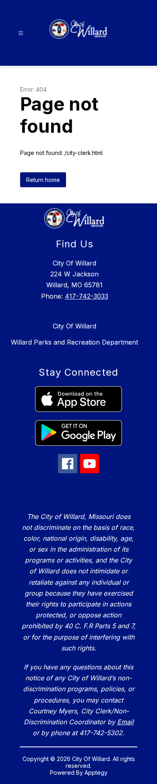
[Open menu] (20, 33)
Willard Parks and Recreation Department (74, 342)
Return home (43, 179)
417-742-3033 (86, 296)
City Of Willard (74, 326)
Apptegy (96, 772)
